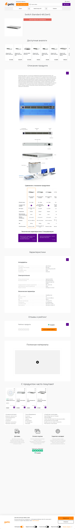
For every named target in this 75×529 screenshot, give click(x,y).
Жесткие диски (28, 420)
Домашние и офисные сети (11, 416)
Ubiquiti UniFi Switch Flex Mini (36, 54)
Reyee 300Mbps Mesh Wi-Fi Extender (51, 416)
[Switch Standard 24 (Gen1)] (48, 192)
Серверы (27, 419)
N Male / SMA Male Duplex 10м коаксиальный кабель (54, 419)
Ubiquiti (20, 8)
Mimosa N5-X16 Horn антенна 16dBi (51, 420)
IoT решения (8, 420)
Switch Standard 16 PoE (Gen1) (40, 197)
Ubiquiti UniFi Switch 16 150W (21, 399)
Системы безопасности (10, 417)
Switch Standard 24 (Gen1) (48, 197)
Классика (55, 8)
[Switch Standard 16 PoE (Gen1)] (40, 192)
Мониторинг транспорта (11, 423)
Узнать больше (35, 520)
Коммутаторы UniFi (37, 8)
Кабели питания (28, 417)
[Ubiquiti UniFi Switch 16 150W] (21, 392)
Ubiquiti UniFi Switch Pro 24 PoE (42, 399)
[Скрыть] (67, 73)
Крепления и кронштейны (11, 422)
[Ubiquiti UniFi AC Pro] (10, 392)
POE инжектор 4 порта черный (50, 423)
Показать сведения (67, 526)
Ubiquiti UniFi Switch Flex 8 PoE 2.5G (18, 54)
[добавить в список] (14, 392)
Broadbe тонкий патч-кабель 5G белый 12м (52, 422)
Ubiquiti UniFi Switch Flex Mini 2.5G (45, 54)
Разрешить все (66, 518)
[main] (10, 4)
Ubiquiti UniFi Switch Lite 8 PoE (54, 54)
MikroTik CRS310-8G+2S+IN (27, 54)
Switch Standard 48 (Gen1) (31, 197)
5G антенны (27, 416)
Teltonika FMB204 (47, 417)
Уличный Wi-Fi (9, 419)
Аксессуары (27, 423)
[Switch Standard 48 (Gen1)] (31, 192)
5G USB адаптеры (28, 422)
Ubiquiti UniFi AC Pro (10, 398)
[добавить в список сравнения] (14, 389)
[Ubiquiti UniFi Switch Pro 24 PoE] (42, 392)
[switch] (35, 527)
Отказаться (66, 521)
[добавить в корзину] (14, 407)
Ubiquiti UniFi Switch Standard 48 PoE (63, 54)
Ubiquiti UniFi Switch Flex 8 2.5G (9, 54)
